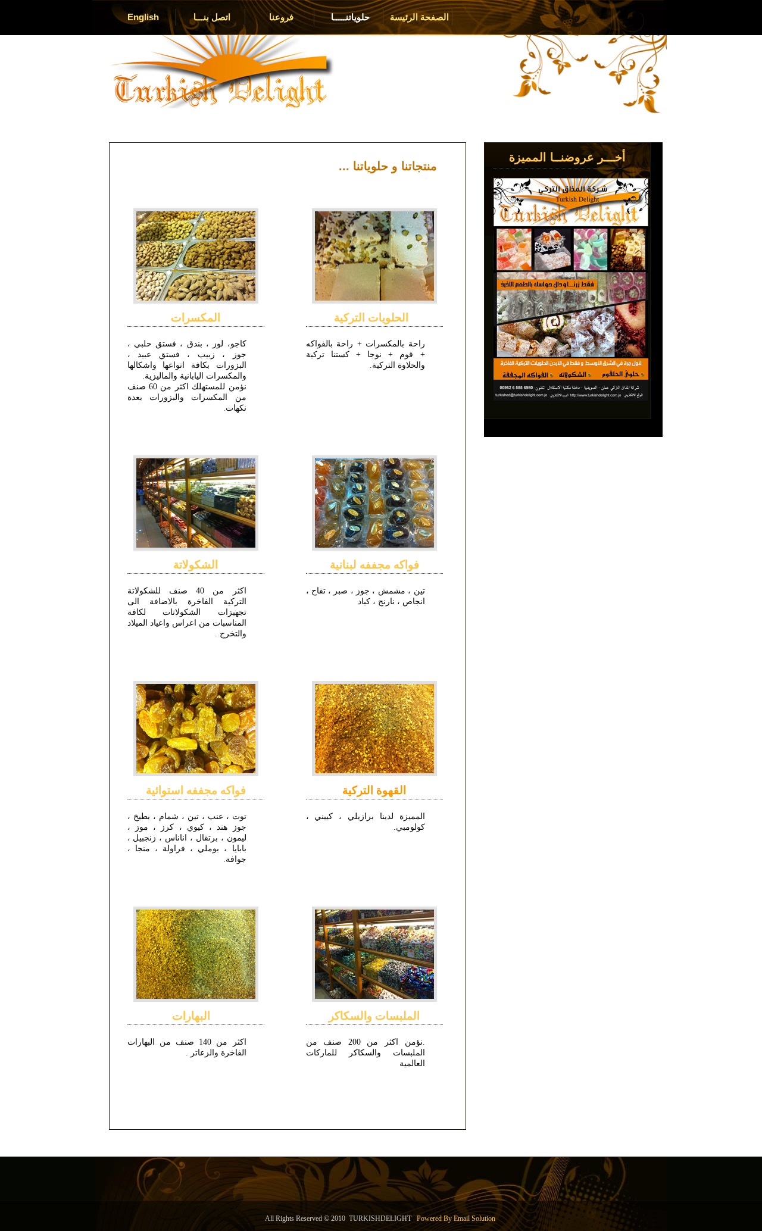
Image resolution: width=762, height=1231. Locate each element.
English (143, 17)
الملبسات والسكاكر (374, 1016)
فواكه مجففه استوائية (196, 790)
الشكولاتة (195, 564)
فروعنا (281, 17)
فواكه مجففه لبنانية (374, 564)
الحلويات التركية (374, 317)
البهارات (195, 1016)
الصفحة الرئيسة (419, 17)
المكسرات (195, 317)
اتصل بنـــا (211, 17)
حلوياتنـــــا (350, 17)
